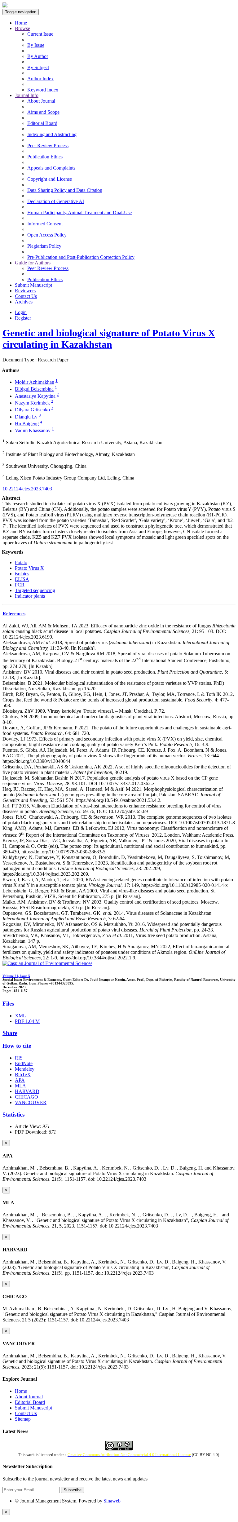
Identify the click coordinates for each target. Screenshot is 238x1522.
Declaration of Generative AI (55, 201)
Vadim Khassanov (33, 430)
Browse (22, 28)
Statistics (13, 1114)
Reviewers (25, 290)
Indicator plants (30, 596)
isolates (22, 573)
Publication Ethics (45, 156)
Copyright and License (49, 179)
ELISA (22, 579)
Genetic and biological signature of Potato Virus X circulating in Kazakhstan (108, 338)
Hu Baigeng (27, 423)
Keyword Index (42, 89)
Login (21, 312)
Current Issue (40, 34)
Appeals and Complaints (51, 167)
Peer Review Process (47, 145)
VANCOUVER (30, 1102)
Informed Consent (45, 223)
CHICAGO (26, 1096)
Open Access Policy (47, 234)
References (13, 613)
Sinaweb (112, 1500)
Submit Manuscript (33, 285)
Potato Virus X (29, 568)
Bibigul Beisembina (34, 389)
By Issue (35, 45)
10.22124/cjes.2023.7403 (27, 488)
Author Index (40, 78)
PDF (27, 1021)
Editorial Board (42, 123)
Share (9, 1033)
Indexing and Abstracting (52, 134)
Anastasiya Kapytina (35, 396)
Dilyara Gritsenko (32, 410)
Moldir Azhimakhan (34, 382)
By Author (37, 56)
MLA (20, 1085)
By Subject (38, 67)
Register (23, 318)
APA (20, 1080)
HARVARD (27, 1091)
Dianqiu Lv (26, 416)
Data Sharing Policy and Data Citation (64, 190)
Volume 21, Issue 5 (16, 976)
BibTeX (23, 1074)
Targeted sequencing (35, 590)
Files (8, 1003)
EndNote (24, 1063)
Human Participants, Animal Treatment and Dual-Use (79, 212)
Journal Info (26, 95)
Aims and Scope (43, 112)
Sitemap (23, 1419)
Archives (24, 301)
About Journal (41, 101)
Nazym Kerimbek (32, 402)
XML (20, 1015)
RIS (19, 1057)
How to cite (16, 1045)
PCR (19, 584)
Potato (21, 562)
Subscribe (73, 1490)
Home (21, 22)
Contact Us (26, 296)
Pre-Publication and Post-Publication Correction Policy (80, 257)
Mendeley (24, 1069)
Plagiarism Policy (44, 246)
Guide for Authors (33, 262)
